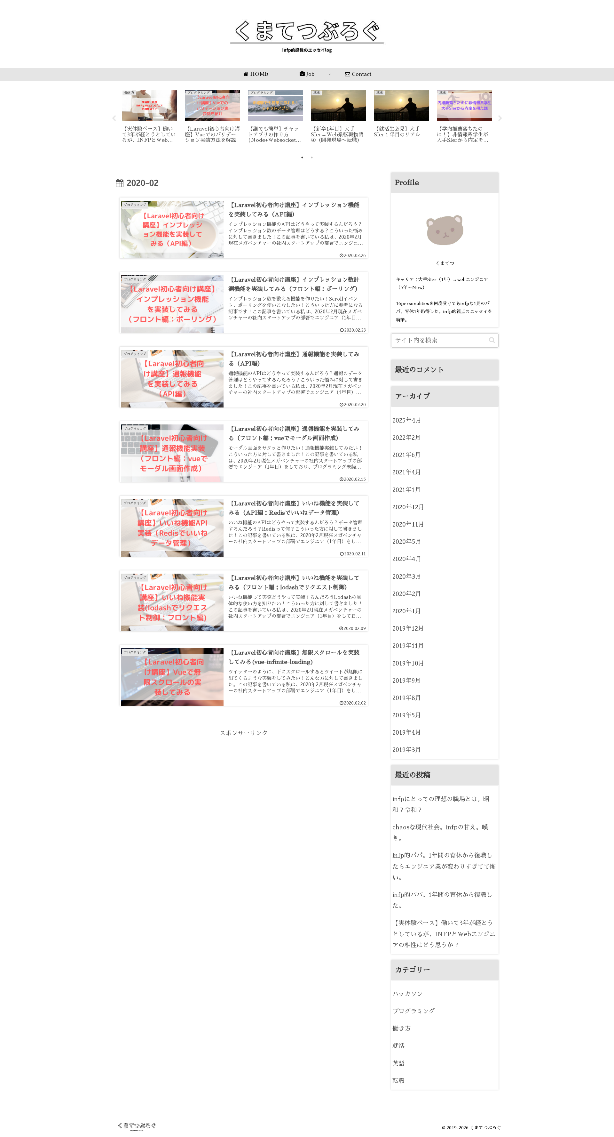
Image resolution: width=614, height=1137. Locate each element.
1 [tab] (302, 157)
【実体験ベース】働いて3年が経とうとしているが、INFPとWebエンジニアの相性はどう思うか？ (443, 934)
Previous (114, 118)
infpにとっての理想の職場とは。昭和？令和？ (440, 804)
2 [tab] (312, 157)
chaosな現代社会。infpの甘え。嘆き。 (440, 832)
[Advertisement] (244, 784)
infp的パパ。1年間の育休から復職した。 (442, 900)
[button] (492, 340)
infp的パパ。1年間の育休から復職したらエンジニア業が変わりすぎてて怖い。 (444, 866)
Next (500, 118)
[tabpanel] (149, 117)
